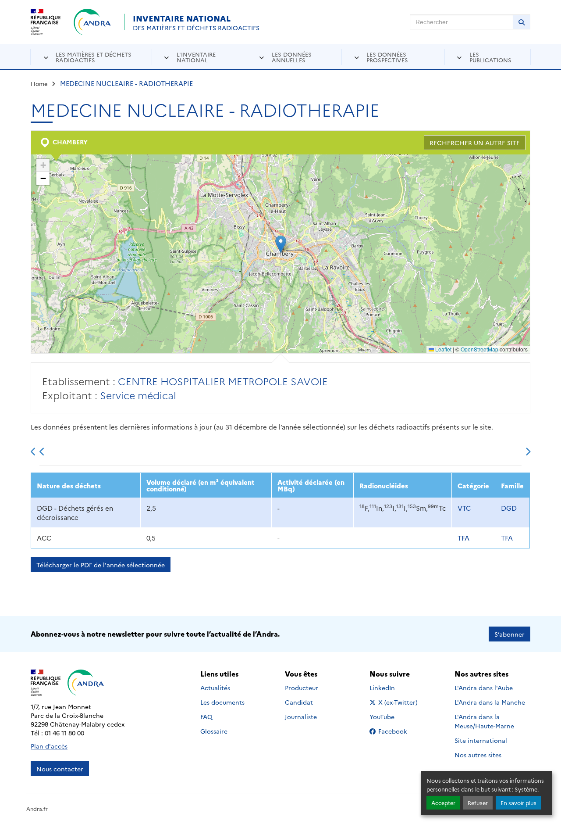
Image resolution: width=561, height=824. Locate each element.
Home (39, 83)
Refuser (478, 802)
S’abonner (509, 634)
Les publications (490, 57)
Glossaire (213, 731)
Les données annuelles (292, 57)
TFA (463, 537)
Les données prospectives (387, 57)
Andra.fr (37, 808)
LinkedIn (391, 687)
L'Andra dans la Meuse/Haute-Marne (484, 721)
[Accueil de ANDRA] (92, 22)
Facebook (398, 731)
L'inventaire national (196, 57)
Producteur (301, 687)
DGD (509, 507)
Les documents (222, 702)
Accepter (443, 802)
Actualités (215, 687)
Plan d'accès (49, 746)
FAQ (206, 716)
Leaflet (442, 349)
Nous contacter (59, 768)
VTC (464, 507)
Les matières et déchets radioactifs (93, 57)
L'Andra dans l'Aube (483, 687)
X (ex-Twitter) (398, 702)
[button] (280, 244)
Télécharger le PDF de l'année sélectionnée (100, 564)
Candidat (299, 702)
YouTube (391, 716)
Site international (480, 740)
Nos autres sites (477, 754)
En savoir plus (518, 802)
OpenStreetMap (479, 349)
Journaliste (301, 716)
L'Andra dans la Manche (489, 702)
